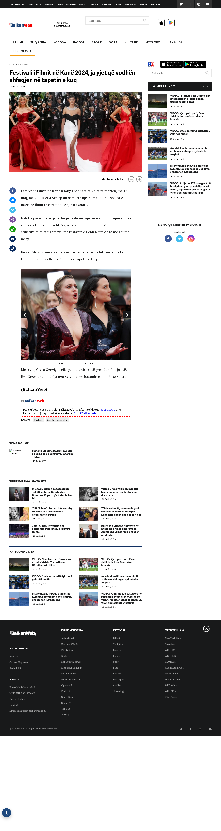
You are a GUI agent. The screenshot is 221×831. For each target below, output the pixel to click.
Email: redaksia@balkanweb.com (27, 710)
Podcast (65, 691)
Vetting (65, 714)
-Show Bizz (22, 64)
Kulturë (131, 42)
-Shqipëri (96, 59)
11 (93, 363)
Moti (60, 4)
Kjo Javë (65, 655)
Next (127, 315)
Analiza (175, 42)
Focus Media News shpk (22, 687)
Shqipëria (38, 42)
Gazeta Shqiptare (18, 662)
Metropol (153, 42)
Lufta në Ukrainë (113, 60)
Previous (25, 315)
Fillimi (18, 42)
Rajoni (78, 42)
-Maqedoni (78, 59)
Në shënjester (68, 673)
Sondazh (71, 4)
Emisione (49, 4)
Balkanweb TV (18, 4)
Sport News (67, 697)
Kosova (60, 42)
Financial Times (173, 679)
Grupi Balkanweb (84, 413)
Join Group (108, 410)
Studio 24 (66, 702)
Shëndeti (106, 4)
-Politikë (34, 59)
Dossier (94, 4)
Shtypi (82, 4)
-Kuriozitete (152, 51)
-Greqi (76, 51)
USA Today (171, 697)
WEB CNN (170, 655)
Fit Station (67, 650)
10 (90, 363)
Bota (113, 42)
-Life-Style (150, 59)
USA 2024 (113, 51)
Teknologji (22, 51)
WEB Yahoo (171, 685)
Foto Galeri (35, 4)
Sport (97, 42)
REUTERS (170, 661)
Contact (13, 704)
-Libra (127, 59)
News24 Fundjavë (70, 679)
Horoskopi (130, 4)
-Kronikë (34, 51)
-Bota (94, 51)
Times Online (172, 673)
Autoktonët (67, 638)
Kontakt (155, 4)
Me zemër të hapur (71, 667)
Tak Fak (65, 708)
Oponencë (66, 685)
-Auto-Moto (19, 59)
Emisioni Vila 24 (69, 644)
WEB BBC (170, 650)
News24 (143, 4)
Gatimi (118, 4)
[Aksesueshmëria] (6, 812)
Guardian (170, 644)
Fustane (38, 420)
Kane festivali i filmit (57, 420)
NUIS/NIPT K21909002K (22, 693)
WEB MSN (170, 691)
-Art (126, 51)
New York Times (173, 638)
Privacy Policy (17, 699)
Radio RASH (16, 668)
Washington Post (174, 667)
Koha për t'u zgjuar (71, 661)
